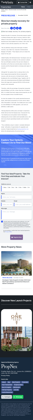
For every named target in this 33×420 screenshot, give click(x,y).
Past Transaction (7, 384)
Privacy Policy (8, 231)
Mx (13, 187)
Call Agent (7, 397)
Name (3, 193)
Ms (9, 187)
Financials (25, 382)
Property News (18, 384)
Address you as (6, 184)
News (23, 7)
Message (4, 208)
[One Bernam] (16, 330)
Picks (29, 7)
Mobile (3, 201)
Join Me (16, 389)
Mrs (20, 187)
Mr (16, 187)
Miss (5, 187)
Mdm (25, 187)
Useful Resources (7, 392)
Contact (23, 2)
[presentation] (3, 271)
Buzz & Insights (6, 387)
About (4, 382)
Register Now (17, 237)
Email (15, 201)
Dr (29, 187)
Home (2, 9)
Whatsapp (19, 397)
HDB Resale (16, 387)
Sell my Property (7, 389)
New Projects (16, 382)
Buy (9, 382)
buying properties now (22, 129)
